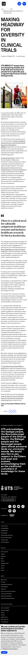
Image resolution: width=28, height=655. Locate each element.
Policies (3, 614)
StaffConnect (4, 617)
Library (2, 612)
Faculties (3, 582)
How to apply (4, 532)
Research (3, 556)
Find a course (4, 525)
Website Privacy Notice (10, 649)
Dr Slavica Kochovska (7, 158)
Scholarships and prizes (7, 535)
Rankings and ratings (6, 596)
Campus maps (4, 539)
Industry (3, 554)
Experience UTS (5, 563)
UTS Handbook (4, 621)
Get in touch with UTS (8, 500)
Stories (3, 565)
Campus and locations (6, 593)
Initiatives (3, 589)
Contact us (3, 624)
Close (4, 652)
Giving (2, 570)
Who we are (4, 579)
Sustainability (4, 586)
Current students (5, 607)
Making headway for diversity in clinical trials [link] (13, 12)
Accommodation (5, 542)
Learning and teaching (6, 584)
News (2, 558)
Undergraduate (4, 528)
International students (6, 537)
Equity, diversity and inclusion (8, 591)
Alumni (2, 567)
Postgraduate (4, 530)
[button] (10, 411)
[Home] (2, 9)
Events (2, 560)
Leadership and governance (8, 598)
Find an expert (4, 551)
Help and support (5, 610)
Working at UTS (4, 619)
